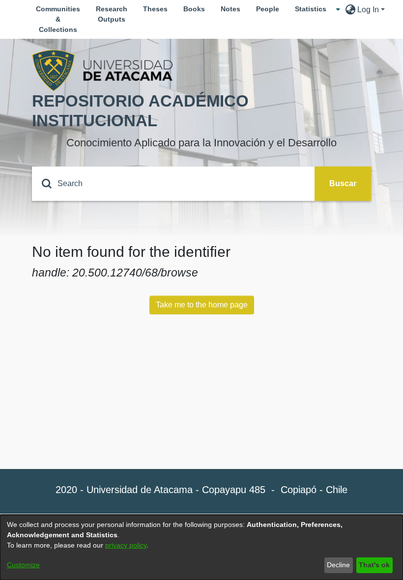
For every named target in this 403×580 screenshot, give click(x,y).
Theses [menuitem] (155, 9)
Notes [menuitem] (230, 9)
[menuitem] (313, 9)
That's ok (374, 565)
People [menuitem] (267, 9)
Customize (23, 565)
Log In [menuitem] (368, 9)
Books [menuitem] (194, 9)
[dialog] (201, 547)
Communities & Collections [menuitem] (58, 19)
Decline (338, 565)
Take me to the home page (202, 305)
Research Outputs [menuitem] (111, 14)
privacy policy (125, 545)
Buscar (342, 183)
